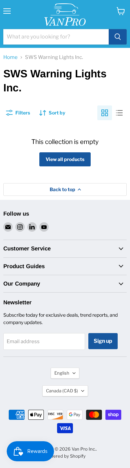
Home (10, 57)
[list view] (119, 112)
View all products (65, 159)
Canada (62, 390)
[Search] (118, 37)
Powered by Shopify (65, 456)
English (61, 373)
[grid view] (104, 112)
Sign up (103, 341)
